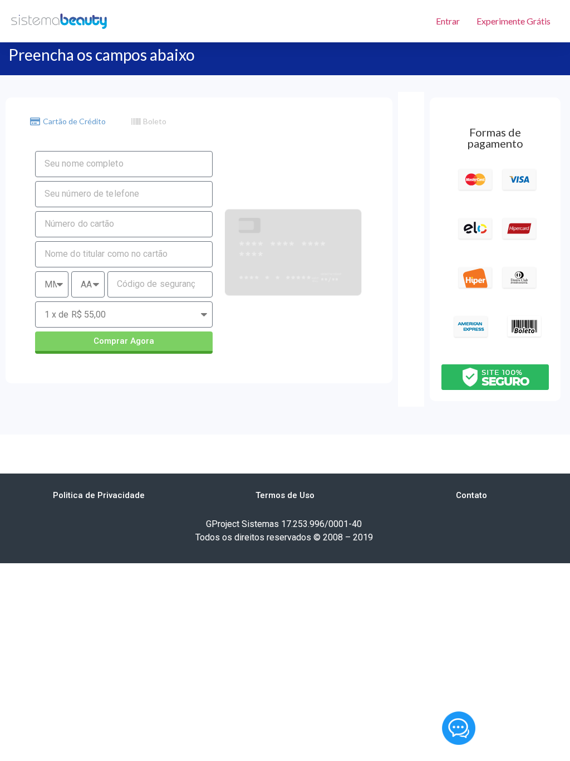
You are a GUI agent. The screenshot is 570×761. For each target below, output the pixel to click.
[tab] (68, 121)
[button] (99, 495)
